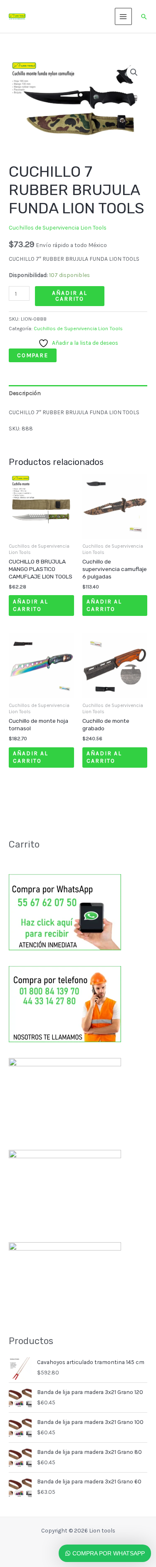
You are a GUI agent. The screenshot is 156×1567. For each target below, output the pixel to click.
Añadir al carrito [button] (30, 605)
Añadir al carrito (69, 295)
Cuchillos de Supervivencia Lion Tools (57, 227)
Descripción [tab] (25, 393)
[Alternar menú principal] (123, 16)
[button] (144, 16)
